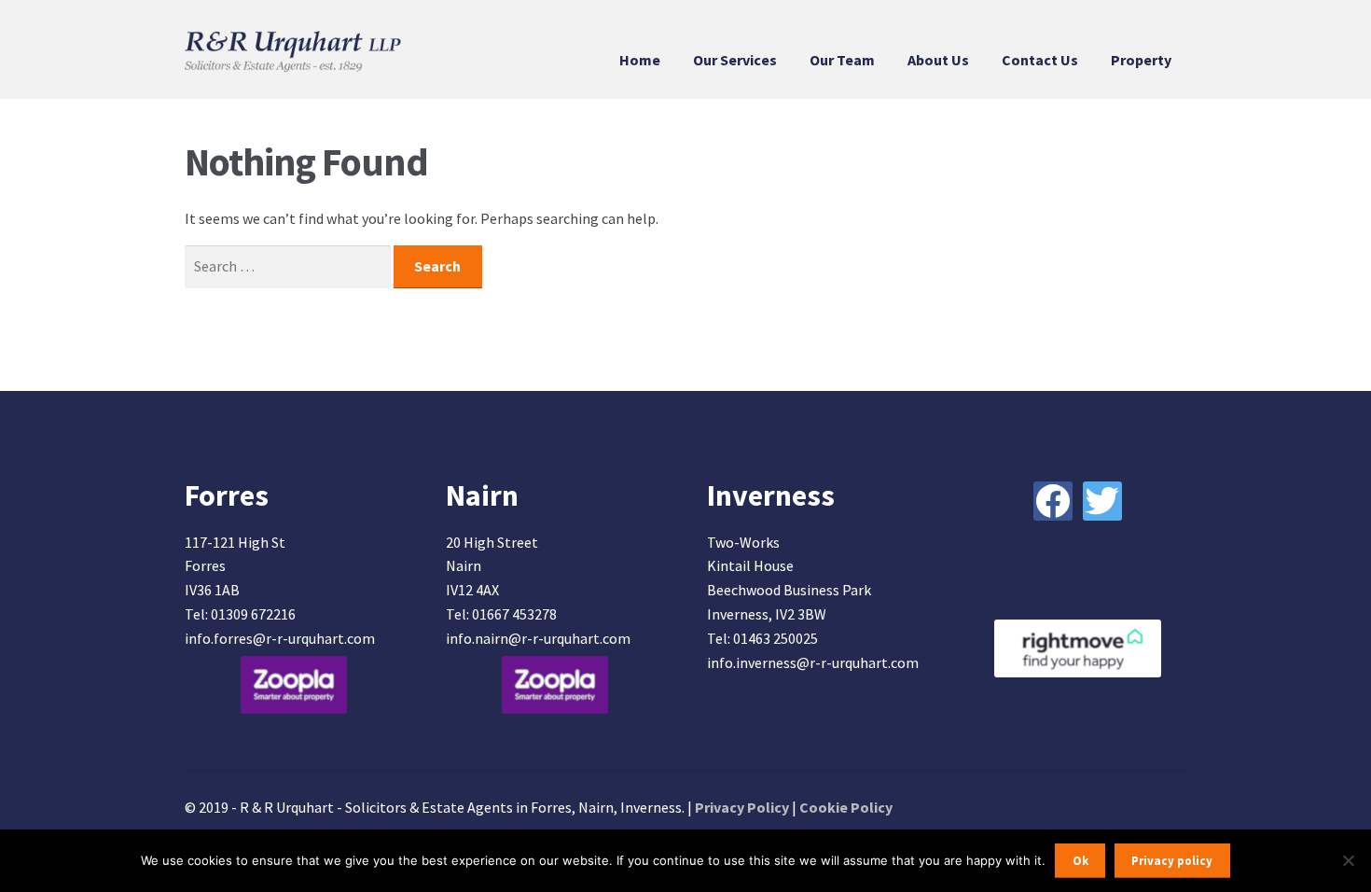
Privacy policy (1171, 861)
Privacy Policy (742, 807)
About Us (938, 59)
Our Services (735, 59)
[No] (1347, 860)
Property (1141, 59)
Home (639, 59)
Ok (1080, 861)
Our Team (842, 59)
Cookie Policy (846, 807)
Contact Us (1040, 59)
